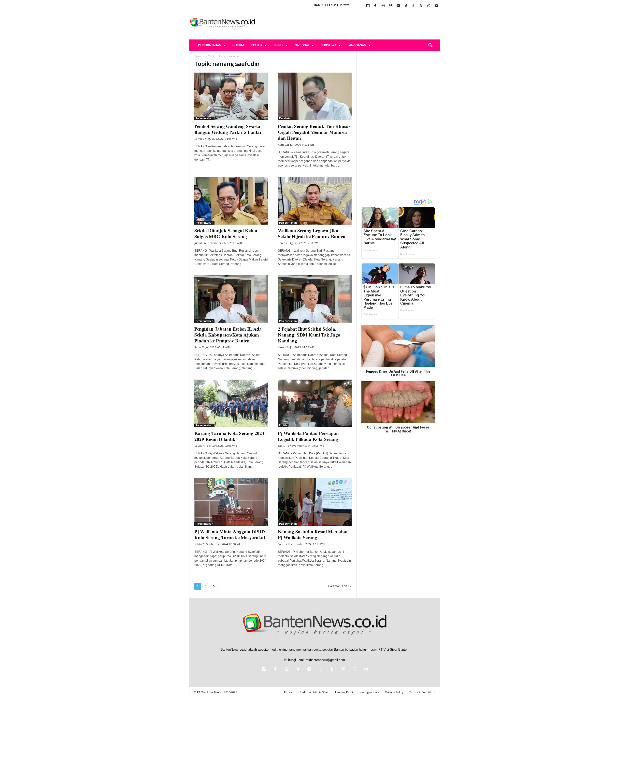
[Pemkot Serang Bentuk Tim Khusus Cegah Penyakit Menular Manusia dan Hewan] (315, 96)
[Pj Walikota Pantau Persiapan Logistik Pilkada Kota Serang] (315, 403)
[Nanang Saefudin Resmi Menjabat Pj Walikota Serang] (315, 502)
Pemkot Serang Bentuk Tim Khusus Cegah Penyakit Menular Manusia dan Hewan (314, 132)
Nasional (302, 45)
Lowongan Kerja (369, 692)
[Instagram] (383, 6)
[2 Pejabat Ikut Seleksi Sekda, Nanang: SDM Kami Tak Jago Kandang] (315, 299)
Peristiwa (328, 45)
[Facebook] (375, 6)
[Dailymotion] (368, 6)
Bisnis (278, 45)
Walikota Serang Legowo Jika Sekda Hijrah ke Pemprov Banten (311, 233)
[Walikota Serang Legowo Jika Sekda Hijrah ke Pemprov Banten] (315, 201)
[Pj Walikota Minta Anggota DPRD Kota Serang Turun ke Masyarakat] (231, 502)
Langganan (357, 45)
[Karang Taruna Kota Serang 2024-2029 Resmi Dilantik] (231, 403)
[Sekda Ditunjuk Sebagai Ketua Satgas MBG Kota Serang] (231, 201)
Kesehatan (285, 118)
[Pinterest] (391, 6)
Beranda (199, 56)
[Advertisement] (350, 23)
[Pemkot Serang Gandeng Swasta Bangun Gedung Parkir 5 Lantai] (231, 96)
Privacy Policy (394, 692)
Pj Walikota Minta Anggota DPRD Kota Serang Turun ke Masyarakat (229, 534)
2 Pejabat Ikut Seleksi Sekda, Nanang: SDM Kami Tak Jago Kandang (309, 334)
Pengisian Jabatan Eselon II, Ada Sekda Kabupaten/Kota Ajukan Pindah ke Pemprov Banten (228, 334)
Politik (256, 45)
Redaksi (289, 692)
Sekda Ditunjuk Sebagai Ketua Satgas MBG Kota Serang (225, 233)
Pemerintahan (209, 45)
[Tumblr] (413, 6)
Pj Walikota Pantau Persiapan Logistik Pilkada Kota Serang (308, 436)
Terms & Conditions (422, 692)
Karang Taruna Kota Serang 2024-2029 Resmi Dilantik (230, 436)
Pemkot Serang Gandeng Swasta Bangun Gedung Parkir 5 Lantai (228, 129)
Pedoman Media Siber (314, 692)
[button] (431, 45)
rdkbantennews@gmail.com (325, 660)
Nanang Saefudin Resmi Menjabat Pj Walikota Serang (313, 534)
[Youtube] (436, 6)
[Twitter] (421, 6)
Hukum (238, 45)
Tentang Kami (344, 692)
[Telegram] (398, 6)
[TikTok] (406, 6)
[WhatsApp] (429, 6)
